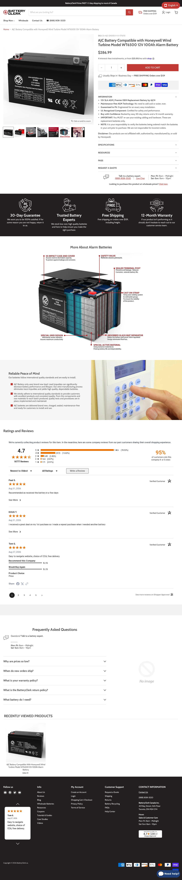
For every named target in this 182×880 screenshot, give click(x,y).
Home (6, 29)
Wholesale (23, 20)
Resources (104, 152)
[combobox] (77, 12)
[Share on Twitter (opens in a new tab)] (22, 584)
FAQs (100, 160)
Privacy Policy (77, 804)
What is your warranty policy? (20, 680)
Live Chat (140, 178)
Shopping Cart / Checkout (81, 800)
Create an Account (78, 792)
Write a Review (77, 471)
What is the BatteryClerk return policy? (25, 690)
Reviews (40, 796)
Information (105, 97)
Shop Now (8, 20)
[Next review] (17, 844)
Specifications (106, 145)
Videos (40, 823)
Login (73, 796)
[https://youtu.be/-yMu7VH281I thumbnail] (78, 132)
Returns (108, 800)
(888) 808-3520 (123, 178)
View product (25, 745)
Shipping (108, 796)
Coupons (41, 811)
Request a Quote (112, 792)
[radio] (91, 450)
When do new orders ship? (18, 670)
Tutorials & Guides (44, 815)
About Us (41, 792)
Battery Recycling (112, 804)
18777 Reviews (24, 461)
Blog (39, 800)
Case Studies (42, 819)
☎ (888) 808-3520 (55, 20)
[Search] (129, 12)
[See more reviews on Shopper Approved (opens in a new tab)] (26, 584)
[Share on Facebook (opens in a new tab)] (17, 584)
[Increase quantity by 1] (121, 67)
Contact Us (37, 20)
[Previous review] (17, 804)
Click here (163, 184)
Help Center (110, 811)
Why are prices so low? (16, 661)
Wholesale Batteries (45, 804)
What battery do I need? (17, 699)
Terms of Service (78, 807)
